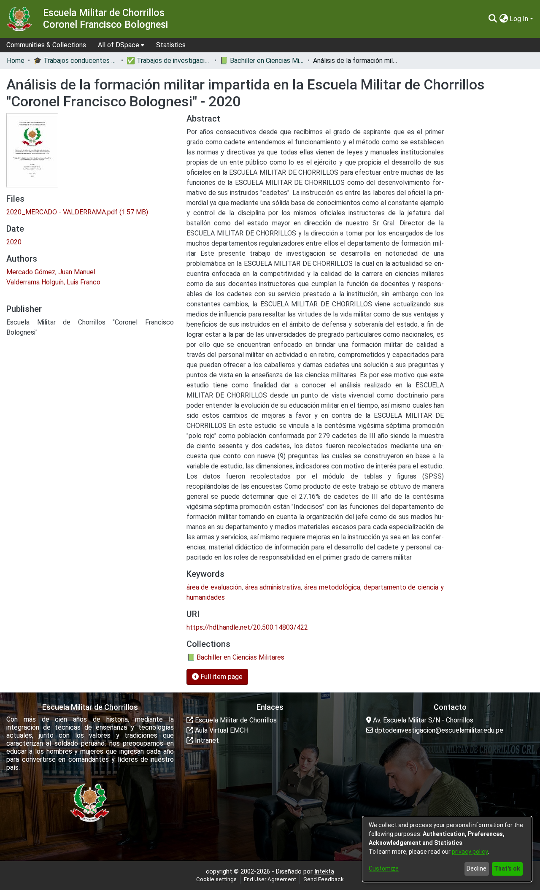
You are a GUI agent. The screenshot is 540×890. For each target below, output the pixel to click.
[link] (77, 212)
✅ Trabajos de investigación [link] (169, 61)
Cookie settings (216, 879)
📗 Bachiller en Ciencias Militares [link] (262, 61)
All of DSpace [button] (118, 45)
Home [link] (15, 61)
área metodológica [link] (332, 587)
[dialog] (447, 849)
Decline (476, 868)
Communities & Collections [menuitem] (46, 45)
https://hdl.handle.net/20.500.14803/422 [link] (247, 627)
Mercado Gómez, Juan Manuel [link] (50, 272)
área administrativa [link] (273, 587)
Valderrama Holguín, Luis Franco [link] (53, 282)
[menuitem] (121, 45)
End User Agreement (270, 879)
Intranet (206, 740)
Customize (384, 868)
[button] (492, 19)
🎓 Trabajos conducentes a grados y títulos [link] (75, 61)
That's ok (507, 868)
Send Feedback (323, 879)
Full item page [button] (221, 677)
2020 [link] (14, 242)
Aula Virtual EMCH (220, 730)
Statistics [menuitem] (171, 45)
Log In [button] (520, 19)
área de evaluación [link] (214, 587)
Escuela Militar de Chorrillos (235, 720)
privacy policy (470, 851)
